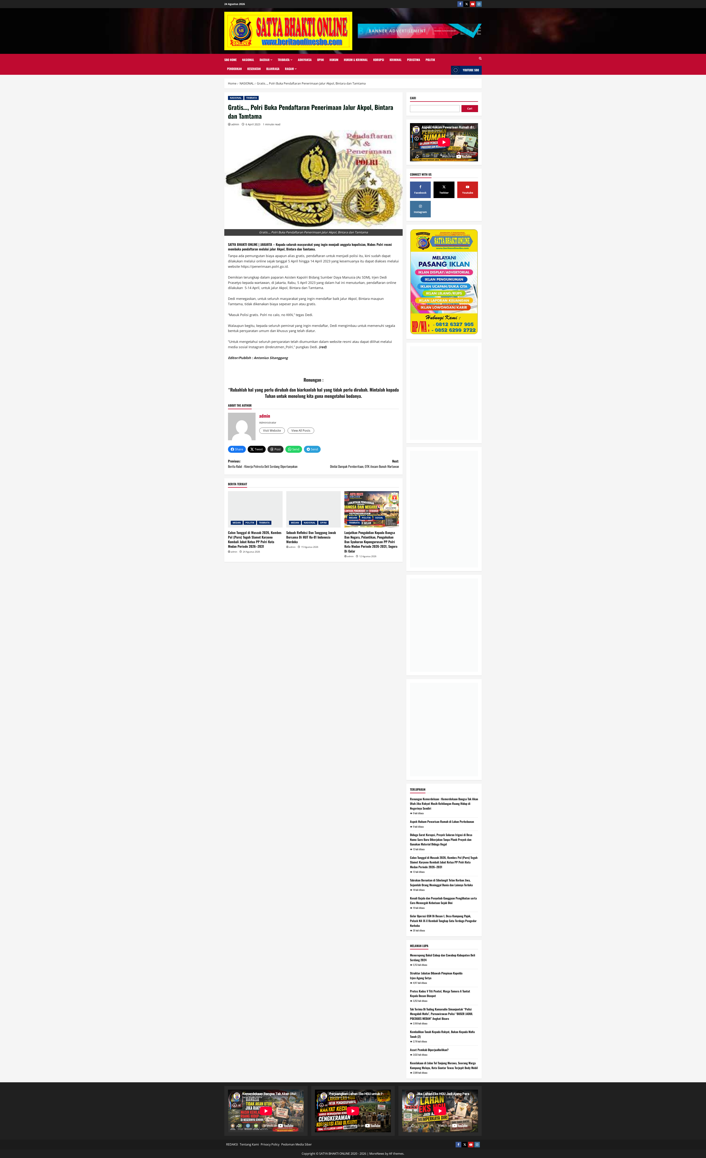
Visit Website (272, 431)
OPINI (320, 60)
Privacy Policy (270, 1144)
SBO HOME (230, 60)
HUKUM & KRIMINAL (356, 60)
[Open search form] (480, 58)
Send (295, 449)
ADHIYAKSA (305, 60)
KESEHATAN (254, 69)
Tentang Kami (249, 1144)
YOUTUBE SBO (471, 70)
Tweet (259, 449)
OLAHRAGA (272, 69)
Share (239, 449)
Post (277, 449)
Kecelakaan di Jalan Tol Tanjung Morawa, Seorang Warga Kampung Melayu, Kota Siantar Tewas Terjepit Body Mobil (444, 1065)
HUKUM (333, 60)
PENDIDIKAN (234, 69)
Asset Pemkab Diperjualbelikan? (429, 1050)
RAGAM (289, 69)
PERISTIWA (413, 60)
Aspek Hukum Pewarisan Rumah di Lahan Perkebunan (442, 821)
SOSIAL (379, 517)
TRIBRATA (284, 60)
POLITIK (430, 60)
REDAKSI (232, 1144)
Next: (364, 464)
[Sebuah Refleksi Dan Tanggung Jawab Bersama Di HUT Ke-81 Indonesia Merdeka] (313, 509)
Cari (413, 98)
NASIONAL (248, 60)
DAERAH (265, 60)
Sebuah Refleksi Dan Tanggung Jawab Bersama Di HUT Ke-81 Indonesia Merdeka (311, 537)
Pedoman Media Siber (296, 1144)
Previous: (262, 464)
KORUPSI (378, 60)
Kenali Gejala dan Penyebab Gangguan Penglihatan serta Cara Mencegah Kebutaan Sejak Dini (443, 900)
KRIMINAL (396, 60)
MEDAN (237, 522)
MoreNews (376, 1154)
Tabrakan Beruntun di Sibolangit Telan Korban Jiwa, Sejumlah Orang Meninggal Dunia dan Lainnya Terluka (441, 882)
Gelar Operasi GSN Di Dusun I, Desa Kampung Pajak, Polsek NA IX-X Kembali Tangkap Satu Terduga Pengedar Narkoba (443, 921)
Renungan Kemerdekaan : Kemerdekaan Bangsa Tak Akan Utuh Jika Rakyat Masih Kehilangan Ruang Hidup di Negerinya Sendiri (444, 804)
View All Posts (300, 431)
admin (235, 124)
